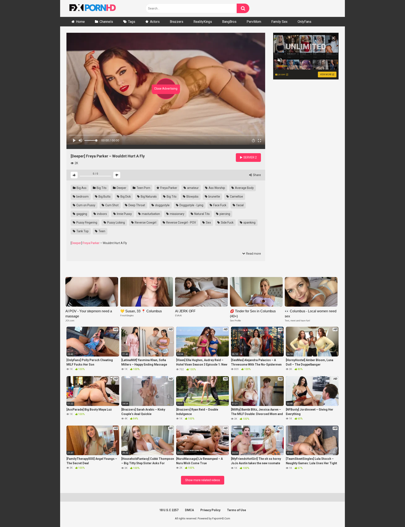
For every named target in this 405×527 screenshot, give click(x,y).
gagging (81, 214)
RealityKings (202, 22)
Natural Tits (202, 214)
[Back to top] (391, 514)
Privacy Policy (210, 510)
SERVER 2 (250, 157)
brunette (214, 196)
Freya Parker (168, 188)
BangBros (229, 22)
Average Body (244, 188)
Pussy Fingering (86, 222)
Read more (253, 253)
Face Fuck (219, 205)
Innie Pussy (124, 214)
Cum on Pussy (85, 205)
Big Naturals (148, 196)
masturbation (150, 214)
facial (240, 205)
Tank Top (82, 231)
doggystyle (162, 205)
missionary (176, 214)
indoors (101, 214)
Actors (155, 22)
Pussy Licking (116, 222)
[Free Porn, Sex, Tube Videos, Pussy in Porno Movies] (98, 8)
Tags (131, 22)
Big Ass (81, 188)
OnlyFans (304, 22)
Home (80, 22)
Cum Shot (112, 205)
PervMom (254, 22)
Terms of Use (236, 510)
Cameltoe (236, 196)
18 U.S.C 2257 (168, 510)
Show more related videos (202, 480)
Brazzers (176, 22)
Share (256, 175)
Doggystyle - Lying (191, 205)
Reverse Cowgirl (145, 222)
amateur (192, 188)
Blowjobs (192, 196)
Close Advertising (165, 88)
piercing (224, 214)
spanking (249, 222)
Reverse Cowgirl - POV (181, 222)
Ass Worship (216, 188)
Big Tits (101, 188)
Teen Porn (143, 188)
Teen (101, 231)
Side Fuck (227, 222)
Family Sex (279, 22)
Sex (208, 222)
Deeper (121, 188)
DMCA (189, 510)
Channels (106, 22)
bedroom (82, 196)
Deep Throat (136, 205)
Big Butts (104, 196)
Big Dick (125, 196)
